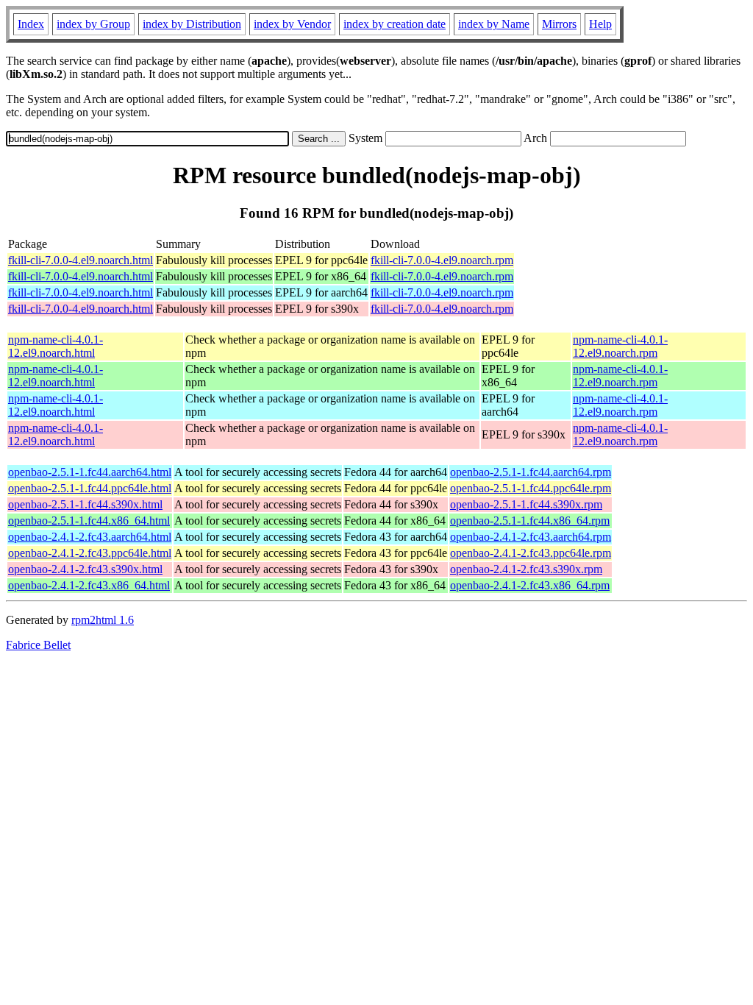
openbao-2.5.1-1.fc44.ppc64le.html (89, 488)
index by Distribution (192, 24)
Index (31, 24)
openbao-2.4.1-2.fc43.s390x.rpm (526, 569)
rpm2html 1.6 (102, 620)
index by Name (493, 24)
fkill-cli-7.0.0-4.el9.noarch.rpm (442, 260)
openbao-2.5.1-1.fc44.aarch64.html (89, 472)
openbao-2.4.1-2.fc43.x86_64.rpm (530, 585)
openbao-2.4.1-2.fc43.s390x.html (85, 569)
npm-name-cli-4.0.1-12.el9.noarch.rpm (620, 346)
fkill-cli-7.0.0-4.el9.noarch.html (80, 260)
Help (600, 24)
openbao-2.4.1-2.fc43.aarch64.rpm (530, 536)
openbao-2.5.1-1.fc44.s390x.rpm (526, 504)
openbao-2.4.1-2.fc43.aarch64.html (89, 536)
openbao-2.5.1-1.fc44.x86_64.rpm (530, 520)
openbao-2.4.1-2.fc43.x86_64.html (89, 585)
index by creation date (394, 24)
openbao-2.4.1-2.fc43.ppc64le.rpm (530, 553)
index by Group (93, 24)
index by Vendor (292, 24)
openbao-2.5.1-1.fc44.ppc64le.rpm (530, 488)
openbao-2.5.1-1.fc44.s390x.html (85, 504)
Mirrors (559, 24)
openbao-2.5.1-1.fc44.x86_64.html (89, 520)
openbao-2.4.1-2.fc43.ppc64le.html (89, 553)
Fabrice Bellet (38, 645)
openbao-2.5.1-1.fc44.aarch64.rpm (530, 472)
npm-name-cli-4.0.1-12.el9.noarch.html (55, 346)
